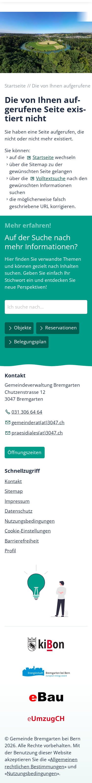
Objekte (22, 327)
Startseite (43, 157)
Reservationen (61, 327)
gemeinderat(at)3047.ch (38, 422)
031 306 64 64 (27, 412)
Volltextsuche (51, 178)
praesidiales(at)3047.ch (37, 433)
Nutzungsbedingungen (32, 773)
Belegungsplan (30, 341)
